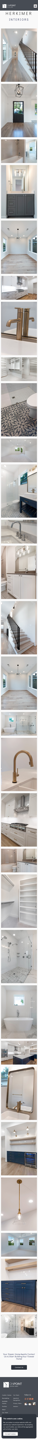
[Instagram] (25, 1399)
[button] (35, 6)
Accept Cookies (10, 1434)
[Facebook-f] (28, 1399)
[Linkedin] (30, 1399)
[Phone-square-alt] (32, 1399)
